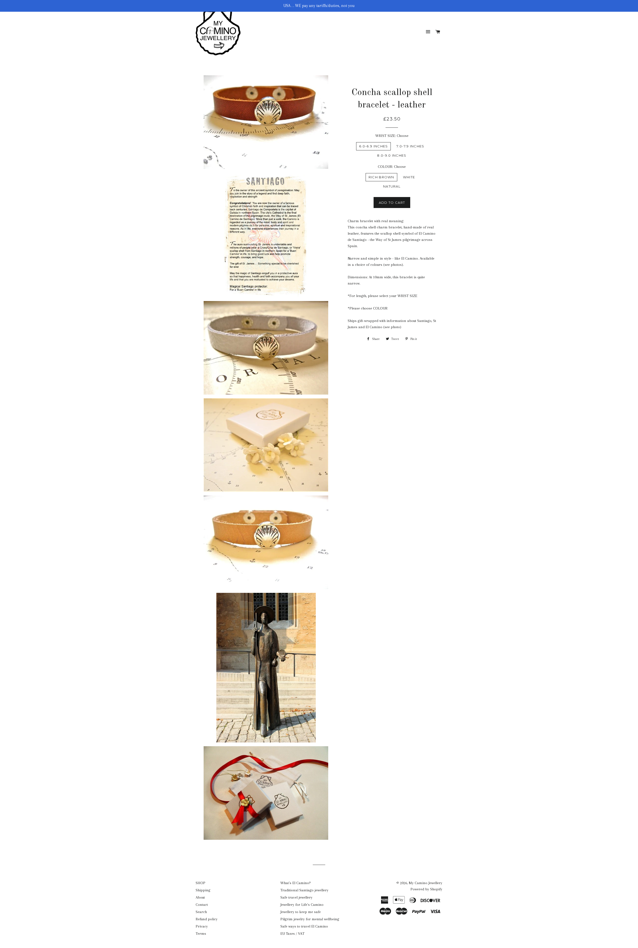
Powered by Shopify (426, 889)
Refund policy (207, 919)
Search (201, 912)
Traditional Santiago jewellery (304, 890)
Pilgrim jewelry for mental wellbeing (309, 919)
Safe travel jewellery (296, 897)
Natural (391, 186)
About (200, 897)
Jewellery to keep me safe (300, 912)
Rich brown (381, 177)
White (409, 177)
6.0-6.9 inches (373, 146)
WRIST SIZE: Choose (391, 135)
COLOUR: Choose (392, 166)
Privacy (202, 926)
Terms (201, 933)
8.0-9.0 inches (391, 155)
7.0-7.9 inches (410, 146)
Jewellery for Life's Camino (301, 904)
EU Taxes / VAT (292, 933)
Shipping (203, 890)
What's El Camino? (295, 883)
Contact (202, 904)
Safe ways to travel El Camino (304, 926)
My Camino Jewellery (425, 883)
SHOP (200, 883)
